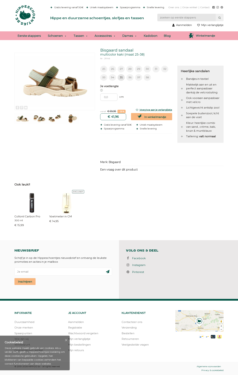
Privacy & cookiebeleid (212, 370)
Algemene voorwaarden (209, 366)
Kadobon (151, 35)
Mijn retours (76, 350)
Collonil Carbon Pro (27, 216)
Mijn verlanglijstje (79, 339)
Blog (167, 35)
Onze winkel (189, 7)
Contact (205, 7)
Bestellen (128, 333)
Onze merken (23, 327)
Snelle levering (155, 7)
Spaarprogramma (129, 7)
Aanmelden (76, 322)
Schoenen (55, 35)
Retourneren (130, 339)
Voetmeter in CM (60, 216)
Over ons (173, 7)
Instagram (137, 265)
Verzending (129, 327)
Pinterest (137, 272)
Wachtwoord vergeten (83, 333)
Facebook (138, 258)
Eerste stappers (29, 35)
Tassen (79, 35)
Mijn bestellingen (79, 344)
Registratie (75, 327)
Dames (127, 35)
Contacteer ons (132, 322)
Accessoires (103, 35)
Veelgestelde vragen (135, 344)
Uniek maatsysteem (101, 7)
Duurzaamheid (24, 322)
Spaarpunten (23, 333)
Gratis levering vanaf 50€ (68, 7)
